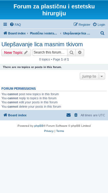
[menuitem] (15, 24)
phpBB (38, 125)
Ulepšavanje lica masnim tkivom (42, 44)
